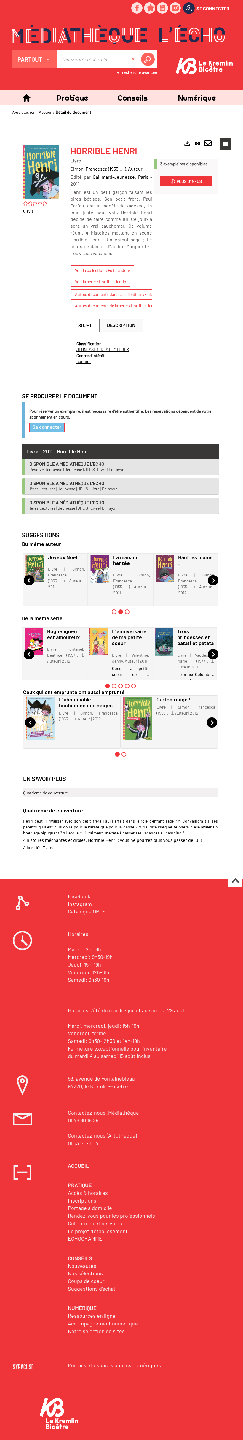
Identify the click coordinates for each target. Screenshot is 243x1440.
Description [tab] (121, 325)
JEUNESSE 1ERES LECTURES (102, 349)
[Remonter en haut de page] (235, 881)
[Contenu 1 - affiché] (107, 686)
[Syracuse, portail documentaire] (118, 34)
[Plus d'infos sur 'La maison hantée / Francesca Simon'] (99, 569)
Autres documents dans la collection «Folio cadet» (121, 294)
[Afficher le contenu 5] (133, 686)
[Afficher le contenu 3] (127, 611)
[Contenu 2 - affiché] (120, 611)
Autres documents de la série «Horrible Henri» (117, 305)
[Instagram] (175, 8)
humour (83, 361)
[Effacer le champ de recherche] (134, 59)
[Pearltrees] (150, 8)
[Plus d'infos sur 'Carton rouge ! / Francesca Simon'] (138, 718)
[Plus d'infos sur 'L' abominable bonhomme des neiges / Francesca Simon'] (40, 718)
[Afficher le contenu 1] (114, 611)
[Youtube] (163, 8)
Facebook (79, 896)
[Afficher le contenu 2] (114, 686)
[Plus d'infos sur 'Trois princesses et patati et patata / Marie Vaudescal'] (164, 642)
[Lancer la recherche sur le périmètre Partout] (149, 59)
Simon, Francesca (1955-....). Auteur (107, 169)
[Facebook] (137, 8)
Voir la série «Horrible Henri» (101, 281)
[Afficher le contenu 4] (127, 686)
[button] (72, 97)
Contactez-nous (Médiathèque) (104, 1112)
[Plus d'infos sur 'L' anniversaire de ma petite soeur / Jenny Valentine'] (98, 641)
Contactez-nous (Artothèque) (102, 1135)
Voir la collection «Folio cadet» (102, 270)
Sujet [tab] (85, 325)
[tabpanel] (111, 353)
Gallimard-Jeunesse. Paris (120, 177)
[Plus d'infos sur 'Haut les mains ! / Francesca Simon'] (164, 568)
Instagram (80, 904)
